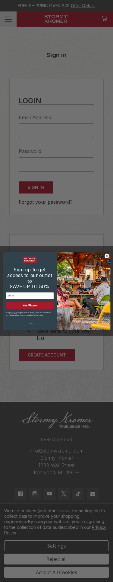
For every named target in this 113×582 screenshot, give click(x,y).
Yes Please (30, 305)
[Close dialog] (106, 255)
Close (30, 323)
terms (7, 315)
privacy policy (15, 315)
